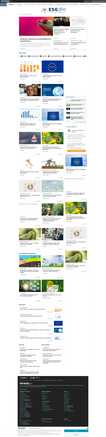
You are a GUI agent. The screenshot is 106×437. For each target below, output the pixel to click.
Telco (66, 409)
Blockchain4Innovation (24, 395)
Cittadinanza (25, 420)
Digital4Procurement (46, 406)
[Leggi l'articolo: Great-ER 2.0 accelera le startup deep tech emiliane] (30, 168)
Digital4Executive (45, 395)
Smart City (25, 415)
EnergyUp (65, 396)
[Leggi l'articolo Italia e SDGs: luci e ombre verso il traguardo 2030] (41, 309)
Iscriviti (76, 150)
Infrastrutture (26, 406)
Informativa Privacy (78, 144)
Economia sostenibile (85, 4)
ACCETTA (76, 431)
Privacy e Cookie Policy (37, 380)
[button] (3, 4)
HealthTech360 (66, 398)
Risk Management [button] (49, 4)
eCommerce (25, 400)
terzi (83, 148)
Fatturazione (25, 403)
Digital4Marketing (45, 405)
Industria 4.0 (24, 404)
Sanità (68, 405)
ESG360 (21, 401)
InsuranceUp (66, 400)
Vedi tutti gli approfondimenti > (80, 122)
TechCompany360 (45, 398)
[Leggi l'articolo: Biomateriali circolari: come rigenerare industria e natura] (30, 191)
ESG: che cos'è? (33, 4)
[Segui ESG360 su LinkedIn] (37, 377)
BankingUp (66, 395)
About (21, 380)
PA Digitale (23, 421)
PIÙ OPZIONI (76, 434)
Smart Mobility (25, 416)
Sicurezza (25, 414)
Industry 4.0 (25, 405)
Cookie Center (60, 380)
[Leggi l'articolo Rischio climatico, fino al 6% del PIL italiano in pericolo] (61, 45)
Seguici (31, 377)
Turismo (69, 410)
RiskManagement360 (23, 410)
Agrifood (39, 4)
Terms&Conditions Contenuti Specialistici (49, 380)
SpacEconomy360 (67, 408)
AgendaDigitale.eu (45, 393)
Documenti (25, 399)
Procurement (48, 409)
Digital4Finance (44, 403)
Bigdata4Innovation (23, 394)
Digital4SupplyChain (45, 408)
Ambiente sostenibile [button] (74, 4)
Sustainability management (95, 4)
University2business (67, 420)
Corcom (43, 394)
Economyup (44, 420)
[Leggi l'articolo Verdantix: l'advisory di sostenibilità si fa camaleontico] (36, 33)
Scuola (68, 406)
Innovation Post (67, 399)
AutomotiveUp (66, 394)
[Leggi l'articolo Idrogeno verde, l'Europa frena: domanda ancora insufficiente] (41, 338)
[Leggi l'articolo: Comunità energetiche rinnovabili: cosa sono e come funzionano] (52, 267)
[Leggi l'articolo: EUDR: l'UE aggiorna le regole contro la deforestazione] (52, 72)
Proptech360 (66, 403)
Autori (24, 380)
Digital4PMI (44, 396)
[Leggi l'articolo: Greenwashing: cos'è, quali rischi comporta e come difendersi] (52, 168)
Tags (27, 380)
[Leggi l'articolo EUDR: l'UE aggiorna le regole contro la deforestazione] (41, 323)
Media (66, 401)
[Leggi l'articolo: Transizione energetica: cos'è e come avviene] (52, 291)
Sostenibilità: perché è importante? (62, 4)
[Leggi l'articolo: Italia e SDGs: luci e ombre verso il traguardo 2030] (30, 72)
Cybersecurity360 (23, 398)
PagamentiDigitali (23, 409)
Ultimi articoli (27, 4)
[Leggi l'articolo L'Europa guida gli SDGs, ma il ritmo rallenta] (78, 45)
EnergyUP (43, 4)
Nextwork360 (22, 385)
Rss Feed (30, 380)
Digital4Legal (44, 404)
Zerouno (43, 399)
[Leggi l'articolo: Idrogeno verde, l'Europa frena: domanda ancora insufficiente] (30, 120)
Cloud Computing (25, 396)
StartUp (47, 421)
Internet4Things (23, 408)
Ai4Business (22, 393)
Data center (24, 411)
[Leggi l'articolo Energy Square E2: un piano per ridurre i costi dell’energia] (78, 28)
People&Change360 (45, 410)
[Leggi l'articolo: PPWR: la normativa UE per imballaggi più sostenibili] (52, 120)
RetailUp (65, 404)
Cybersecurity (24, 413)
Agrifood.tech (66, 393)
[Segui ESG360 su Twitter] (39, 377)
